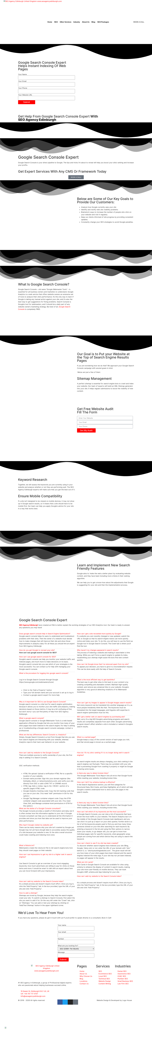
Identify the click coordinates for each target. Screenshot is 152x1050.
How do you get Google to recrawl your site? (37, 650)
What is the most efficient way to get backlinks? (96, 680)
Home (49, 22)
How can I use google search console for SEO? (37, 657)
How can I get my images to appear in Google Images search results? (104, 703)
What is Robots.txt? (26, 845)
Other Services (65, 22)
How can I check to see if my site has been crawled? (97, 843)
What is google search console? (31, 718)
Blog (93, 22)
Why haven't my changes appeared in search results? (98, 650)
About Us (85, 22)
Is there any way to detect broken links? (92, 773)
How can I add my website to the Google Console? (39, 753)
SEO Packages (103, 22)
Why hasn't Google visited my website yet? (36, 825)
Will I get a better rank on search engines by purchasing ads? (101, 717)
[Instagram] (70, 1002)
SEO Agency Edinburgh (28, 625)
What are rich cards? (85, 862)
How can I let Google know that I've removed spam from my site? (103, 664)
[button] (47, 633)
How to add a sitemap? (28, 893)
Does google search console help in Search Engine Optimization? (44, 634)
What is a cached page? (86, 737)
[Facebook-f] (60, 1002)
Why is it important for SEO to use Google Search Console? (42, 702)
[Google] (75, 1002)
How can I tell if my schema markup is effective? (96, 782)
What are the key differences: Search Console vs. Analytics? (42, 735)
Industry (76, 22)
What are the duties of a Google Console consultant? (40, 808)
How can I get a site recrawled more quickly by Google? (99, 634)
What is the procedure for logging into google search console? (43, 673)
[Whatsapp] (5, 1028)
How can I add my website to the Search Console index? (41, 881)
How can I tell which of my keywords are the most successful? (101, 812)
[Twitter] (65, 1002)
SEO (56, 22)
